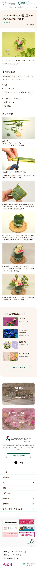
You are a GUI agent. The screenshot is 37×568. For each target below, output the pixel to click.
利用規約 (5, 555)
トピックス (6, 493)
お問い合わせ (15, 555)
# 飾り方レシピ (7, 22)
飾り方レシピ (21, 7)
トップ (4, 7)
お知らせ (5, 498)
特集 (4, 488)
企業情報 (4, 552)
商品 (4, 482)
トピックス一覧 (12, 7)
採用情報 (5, 503)
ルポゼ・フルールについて (12, 509)
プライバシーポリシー (18, 552)
